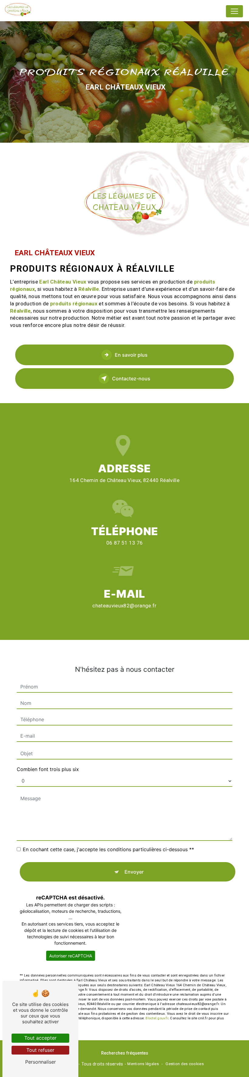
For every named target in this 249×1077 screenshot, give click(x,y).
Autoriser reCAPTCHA (70, 955)
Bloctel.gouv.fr (156, 1018)
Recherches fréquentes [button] (124, 1053)
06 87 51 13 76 (124, 543)
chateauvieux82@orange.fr (124, 606)
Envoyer (134, 872)
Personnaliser (40, 1062)
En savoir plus (131, 355)
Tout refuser (40, 1050)
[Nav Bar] (234, 11)
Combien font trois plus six (48, 769)
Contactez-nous (131, 378)
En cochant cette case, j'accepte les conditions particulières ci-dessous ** (108, 849)
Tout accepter (40, 1038)
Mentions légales (143, 1064)
